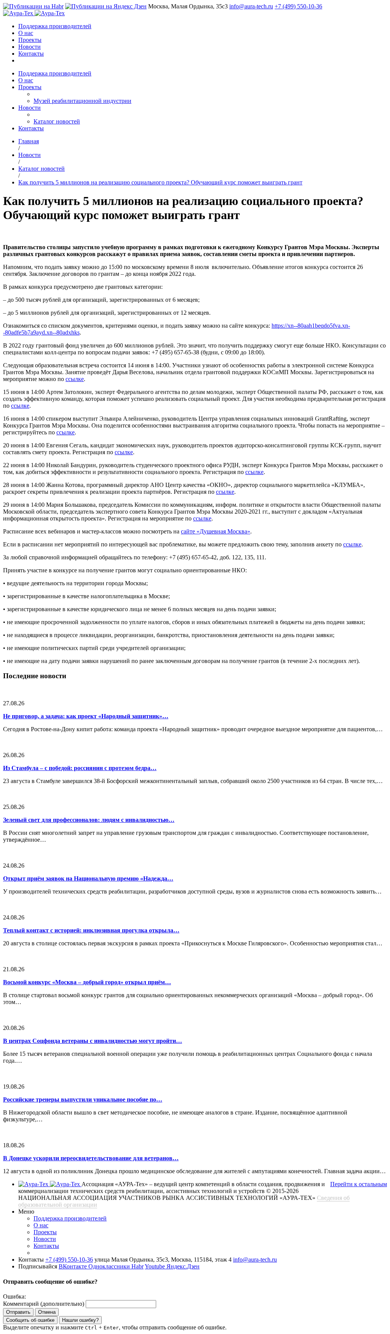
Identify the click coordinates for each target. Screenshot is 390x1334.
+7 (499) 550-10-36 (298, 6)
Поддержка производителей (54, 26)
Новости (29, 46)
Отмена (47, 1312)
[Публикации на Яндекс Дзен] (106, 6)
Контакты (31, 53)
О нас (25, 33)
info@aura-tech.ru (251, 6)
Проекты (30, 40)
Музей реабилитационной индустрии (82, 101)
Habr (137, 1266)
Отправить (18, 1312)
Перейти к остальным (358, 1184)
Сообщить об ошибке (30, 1320)
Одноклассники (109, 1266)
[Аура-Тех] (19, 13)
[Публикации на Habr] (33, 6)
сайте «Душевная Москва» (215, 531)
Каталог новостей (57, 121)
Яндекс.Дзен (183, 1266)
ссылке (75, 379)
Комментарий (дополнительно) (43, 1303)
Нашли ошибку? (80, 1320)
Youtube (155, 1266)
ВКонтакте (73, 1266)
